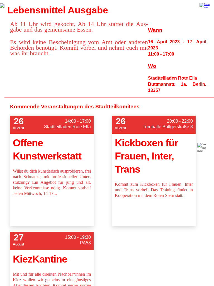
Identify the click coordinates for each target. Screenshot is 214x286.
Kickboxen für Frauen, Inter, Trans (146, 156)
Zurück (2, 5)
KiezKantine (40, 259)
